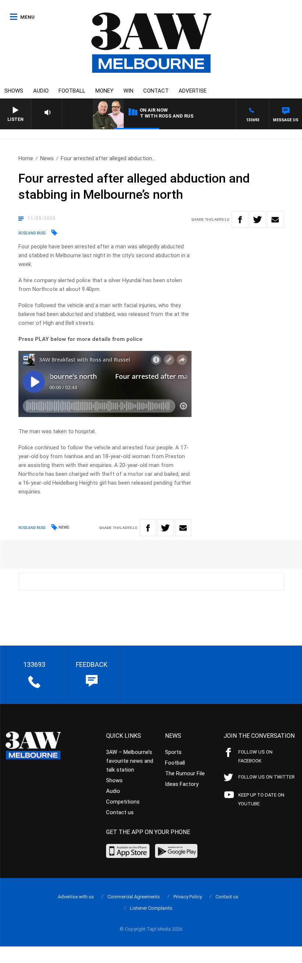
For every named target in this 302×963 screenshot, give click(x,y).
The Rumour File (185, 773)
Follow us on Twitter (266, 777)
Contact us (120, 812)
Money (104, 90)
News (47, 158)
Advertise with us (76, 896)
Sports (173, 752)
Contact (156, 90)
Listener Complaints (151, 908)
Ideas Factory (182, 784)
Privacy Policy (187, 896)
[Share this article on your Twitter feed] (257, 219)
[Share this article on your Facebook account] (240, 219)
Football (72, 90)
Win (128, 90)
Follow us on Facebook (255, 756)
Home (25, 158)
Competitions (123, 801)
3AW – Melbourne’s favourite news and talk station (129, 761)
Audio (41, 90)
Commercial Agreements (134, 896)
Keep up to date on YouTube (261, 799)
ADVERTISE (193, 90)
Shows (13, 90)
